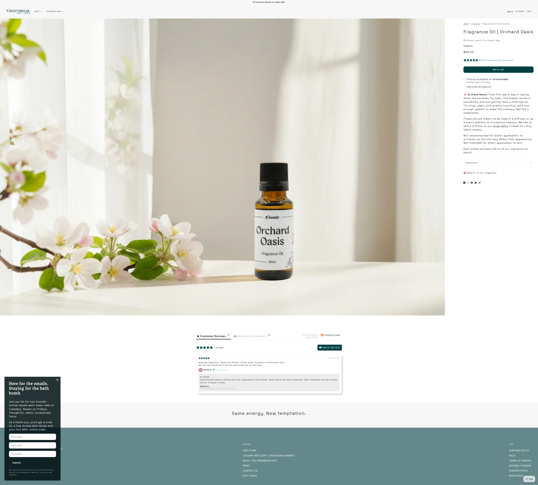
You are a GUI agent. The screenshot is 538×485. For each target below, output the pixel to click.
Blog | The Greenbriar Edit (260, 460)
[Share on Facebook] (464, 182)
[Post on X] (468, 182)
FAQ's (512, 455)
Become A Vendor (520, 465)
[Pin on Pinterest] (471, 182)
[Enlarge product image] (222, 167)
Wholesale (516, 475)
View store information (479, 86)
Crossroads (500, 79)
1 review (491, 60)
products (475, 24)
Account (519, 11)
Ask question (505, 60)
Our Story (249, 450)
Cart (529, 11)
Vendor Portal (518, 470)
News (246, 465)
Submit (16, 462)
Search (510, 12)
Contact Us (250, 470)
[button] (479, 182)
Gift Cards (250, 475)
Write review (331, 347)
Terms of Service (520, 460)
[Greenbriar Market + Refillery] (18, 11)
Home (466, 24)
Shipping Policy (519, 450)
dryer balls (500, 126)
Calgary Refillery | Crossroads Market (269, 455)
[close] (57, 379)
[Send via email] (475, 182)
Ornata (468, 46)
